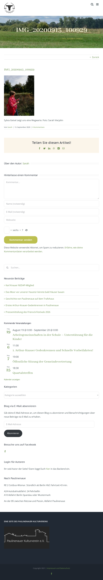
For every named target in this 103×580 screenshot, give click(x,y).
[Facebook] (5, 451)
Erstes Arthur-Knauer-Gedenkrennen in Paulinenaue (32, 305)
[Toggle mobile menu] (97, 4)
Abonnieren (13, 433)
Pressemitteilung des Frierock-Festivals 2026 (28, 312)
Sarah (10, 127)
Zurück (95, 57)
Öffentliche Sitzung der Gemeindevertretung (42, 362)
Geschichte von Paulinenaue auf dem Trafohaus (30, 298)
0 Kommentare (38, 127)
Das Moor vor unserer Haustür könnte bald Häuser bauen (35, 292)
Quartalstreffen (23, 373)
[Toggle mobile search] (92, 4)
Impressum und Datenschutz (58, 568)
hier (48, 468)
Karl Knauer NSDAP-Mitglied (20, 285)
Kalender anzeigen (12, 379)
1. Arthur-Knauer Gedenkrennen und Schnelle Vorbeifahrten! (53, 350)
